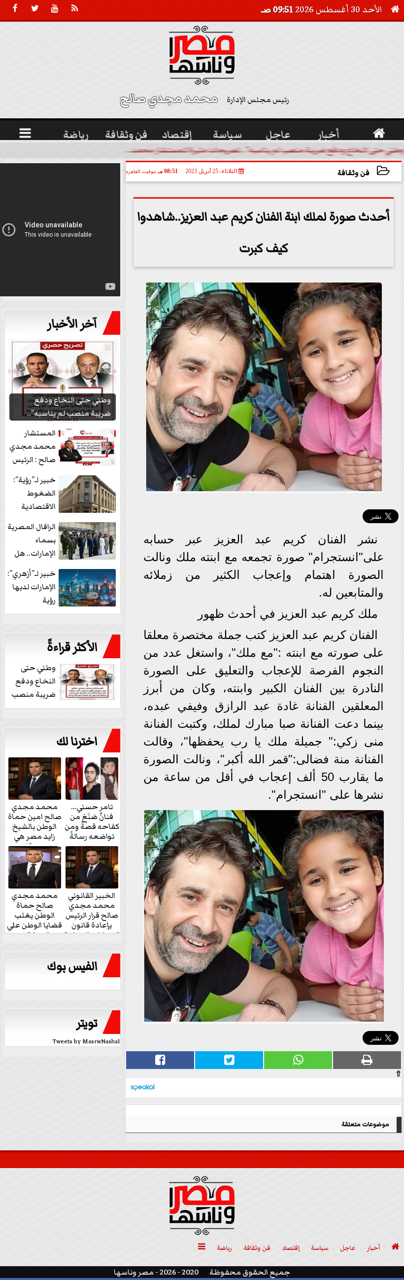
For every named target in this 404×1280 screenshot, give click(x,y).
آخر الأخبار (72, 324)
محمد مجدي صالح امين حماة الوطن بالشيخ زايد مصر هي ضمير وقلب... (35, 826)
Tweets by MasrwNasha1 (86, 1041)
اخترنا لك (77, 741)
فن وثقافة (353, 172)
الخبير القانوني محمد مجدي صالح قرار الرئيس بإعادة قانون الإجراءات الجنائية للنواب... (92, 919)
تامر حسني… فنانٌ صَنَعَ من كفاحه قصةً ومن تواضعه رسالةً (92, 821)
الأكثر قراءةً (72, 647)
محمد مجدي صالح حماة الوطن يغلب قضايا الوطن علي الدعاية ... (34, 914)
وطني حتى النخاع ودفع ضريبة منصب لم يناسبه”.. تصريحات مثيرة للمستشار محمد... (265, 150)
